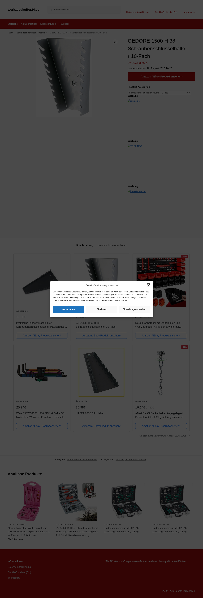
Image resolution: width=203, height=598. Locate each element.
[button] (148, 285)
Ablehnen (101, 309)
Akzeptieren (68, 309)
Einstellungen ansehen (134, 309)
